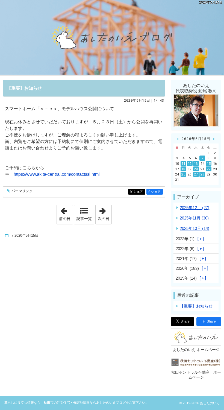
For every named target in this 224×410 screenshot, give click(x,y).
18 (183, 169)
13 (196, 163)
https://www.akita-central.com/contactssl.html (57, 174)
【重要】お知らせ (24, 88)
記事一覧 (84, 218)
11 (183, 163)
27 (196, 174)
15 (209, 163)
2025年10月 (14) (194, 228)
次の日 (104, 213)
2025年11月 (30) (194, 218)
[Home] (7, 236)
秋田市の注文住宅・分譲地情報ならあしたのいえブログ (112, 37)
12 (189, 163)
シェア (139, 192)
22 (209, 169)
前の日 (66, 213)
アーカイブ (188, 197)
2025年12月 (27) (194, 207)
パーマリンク (22, 191)
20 (196, 169)
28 (202, 174)
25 (183, 174)
